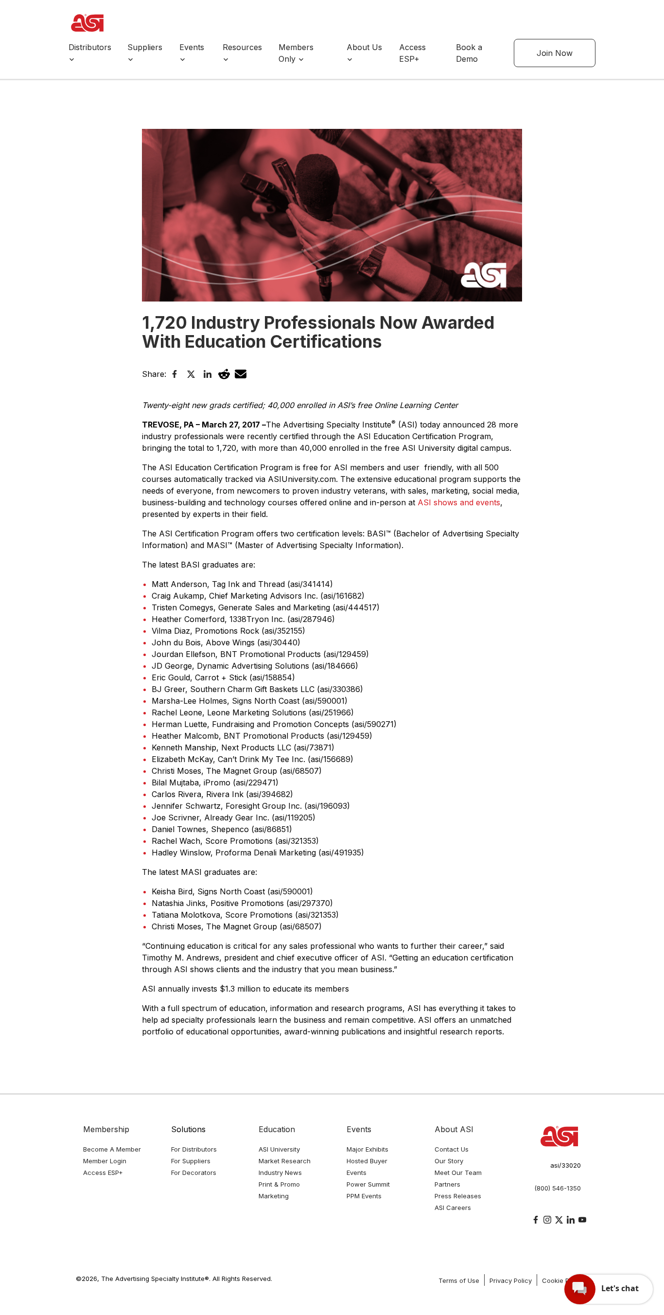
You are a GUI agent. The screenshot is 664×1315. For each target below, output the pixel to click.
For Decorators (193, 1172)
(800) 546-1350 (557, 1188)
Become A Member (112, 1149)
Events (359, 1129)
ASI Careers (453, 1207)
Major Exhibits (367, 1149)
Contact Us (452, 1149)
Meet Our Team (458, 1172)
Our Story (449, 1161)
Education (277, 1129)
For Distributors (194, 1149)
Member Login (104, 1161)
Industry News (280, 1172)
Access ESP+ (103, 1172)
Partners (447, 1184)
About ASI (454, 1129)
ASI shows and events (459, 502)
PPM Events (364, 1196)
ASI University (279, 1149)
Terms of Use (458, 1280)
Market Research (285, 1161)
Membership (106, 1129)
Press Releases (458, 1196)
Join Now (555, 53)
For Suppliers (190, 1161)
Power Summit (368, 1184)
